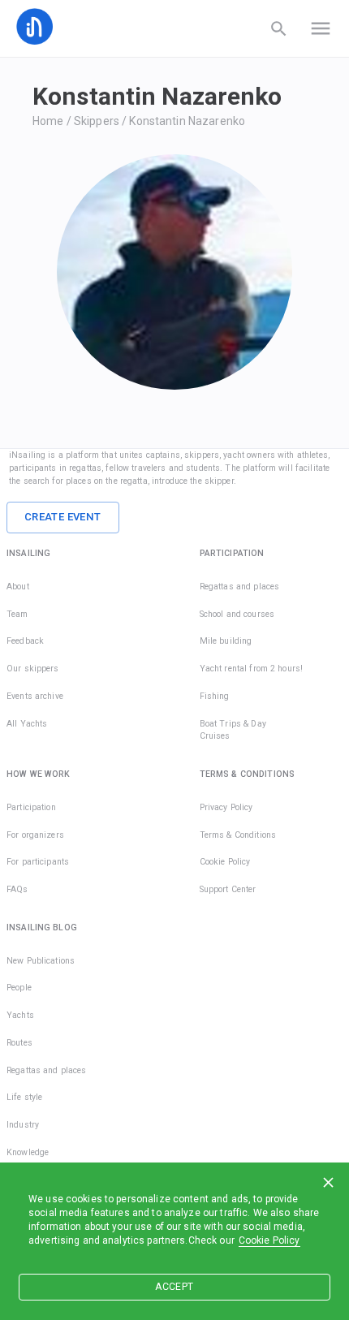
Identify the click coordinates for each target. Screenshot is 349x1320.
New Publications (40, 960)
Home (48, 120)
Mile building (226, 641)
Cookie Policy (269, 1240)
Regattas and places (240, 586)
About (17, 586)
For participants (37, 861)
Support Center (228, 889)
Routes (19, 1042)
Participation (31, 807)
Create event (62, 517)
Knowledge (27, 1152)
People (19, 987)
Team (17, 614)
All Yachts (26, 723)
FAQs (17, 889)
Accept (174, 1286)
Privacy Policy (226, 807)
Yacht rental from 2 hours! (251, 668)
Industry (22, 1124)
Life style (24, 1097)
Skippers (96, 120)
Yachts (20, 1015)
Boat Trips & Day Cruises (233, 730)
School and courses (237, 614)
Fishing (215, 696)
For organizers (35, 835)
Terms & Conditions (238, 835)
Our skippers (32, 668)
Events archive (34, 696)
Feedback (25, 641)
